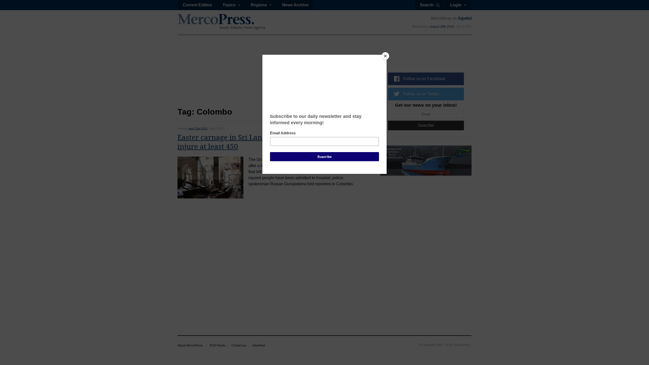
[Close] (385, 56)
